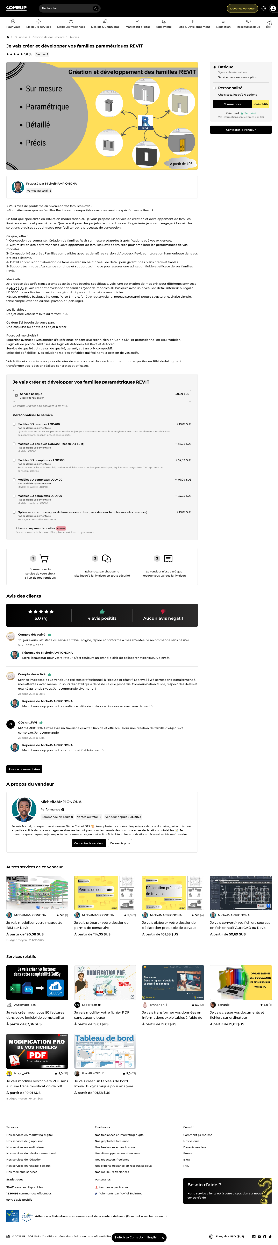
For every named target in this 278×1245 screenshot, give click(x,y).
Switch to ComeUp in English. (137, 1237)
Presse (187, 1153)
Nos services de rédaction (24, 1159)
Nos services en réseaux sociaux (28, 1165)
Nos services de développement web (31, 1153)
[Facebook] (264, 1236)
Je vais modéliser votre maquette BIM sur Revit (34, 925)
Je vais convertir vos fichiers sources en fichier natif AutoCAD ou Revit (240, 925)
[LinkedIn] (254, 1236)
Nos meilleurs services (21, 1171)
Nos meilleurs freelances (112, 1171)
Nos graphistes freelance (112, 1140)
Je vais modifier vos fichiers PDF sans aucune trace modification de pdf (37, 1083)
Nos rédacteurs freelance (112, 1159)
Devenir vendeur (194, 1147)
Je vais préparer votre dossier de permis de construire (101, 925)
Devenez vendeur (242, 8)
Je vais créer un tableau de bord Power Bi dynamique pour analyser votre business (103, 1086)
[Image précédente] (146, 982)
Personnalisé (230, 88)
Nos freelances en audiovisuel (115, 1147)
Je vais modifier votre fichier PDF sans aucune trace (101, 1015)
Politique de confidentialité (92, 1236)
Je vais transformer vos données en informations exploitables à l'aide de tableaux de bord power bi (172, 1017)
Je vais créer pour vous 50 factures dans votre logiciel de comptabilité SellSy (35, 1017)
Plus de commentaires (24, 769)
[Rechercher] (96, 8)
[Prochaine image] (199, 982)
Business (21, 37)
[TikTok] (270, 1236)
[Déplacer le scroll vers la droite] (269, 23)
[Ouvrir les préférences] (263, 8)
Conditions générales (56, 1236)
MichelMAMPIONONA (61, 183)
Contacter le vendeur (241, 129)
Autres (74, 37)
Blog (186, 1159)
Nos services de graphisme (24, 1140)
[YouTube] (259, 1236)
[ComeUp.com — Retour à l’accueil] (16, 8)
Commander (232, 104)
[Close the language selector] (162, 1238)
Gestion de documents (48, 37)
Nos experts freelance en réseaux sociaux (123, 1165)
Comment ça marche (197, 1134)
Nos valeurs (191, 1140)
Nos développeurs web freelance (117, 1153)
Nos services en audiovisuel (25, 1147)
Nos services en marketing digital (29, 1134)
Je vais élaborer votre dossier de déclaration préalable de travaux (169, 925)
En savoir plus (120, 843)
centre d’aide (196, 1197)
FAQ (186, 1165)
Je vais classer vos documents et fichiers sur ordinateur (237, 1015)
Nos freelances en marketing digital (119, 1134)
